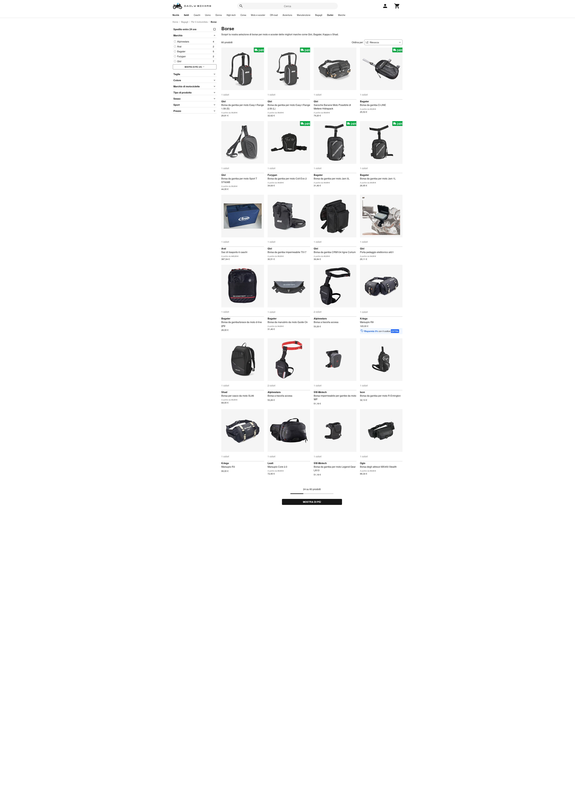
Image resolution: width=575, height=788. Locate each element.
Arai (223, 248)
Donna (218, 14)
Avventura (287, 14)
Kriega (363, 318)
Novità (175, 14)
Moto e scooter (258, 14)
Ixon (362, 392)
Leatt (270, 463)
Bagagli (318, 14)
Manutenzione (303, 14)
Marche (341, 14)
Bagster (364, 101)
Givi (223, 101)
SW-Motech (320, 392)
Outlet (330, 14)
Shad (224, 392)
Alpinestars (320, 318)
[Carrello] (397, 6)
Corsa (243, 14)
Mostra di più (312, 502)
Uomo (208, 14)
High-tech (231, 14)
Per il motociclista (199, 21)
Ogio (362, 463)
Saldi (186, 14)
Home (175, 21)
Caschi (197, 14)
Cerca (287, 6)
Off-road (274, 14)
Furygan (272, 175)
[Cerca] (241, 6)
